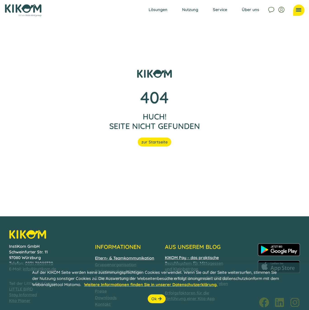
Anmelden (281, 9)
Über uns (250, 9)
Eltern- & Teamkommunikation (124, 258)
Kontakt (271, 9)
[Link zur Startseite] (23, 10)
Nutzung (190, 9)
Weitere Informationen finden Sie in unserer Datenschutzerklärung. (150, 284)
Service (220, 9)
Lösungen (158, 9)
